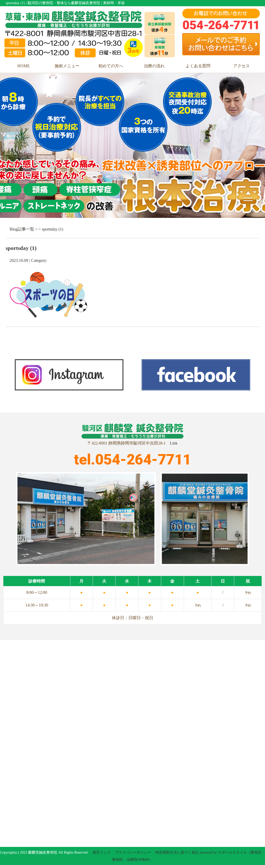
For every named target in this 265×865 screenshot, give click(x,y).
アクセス (241, 66)
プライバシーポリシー (133, 852)
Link (174, 443)
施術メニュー (67, 66)
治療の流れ (154, 66)
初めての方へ (110, 66)
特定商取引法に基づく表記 (177, 852)
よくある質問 (198, 66)
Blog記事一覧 (22, 229)
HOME (23, 66)
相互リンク (102, 852)
